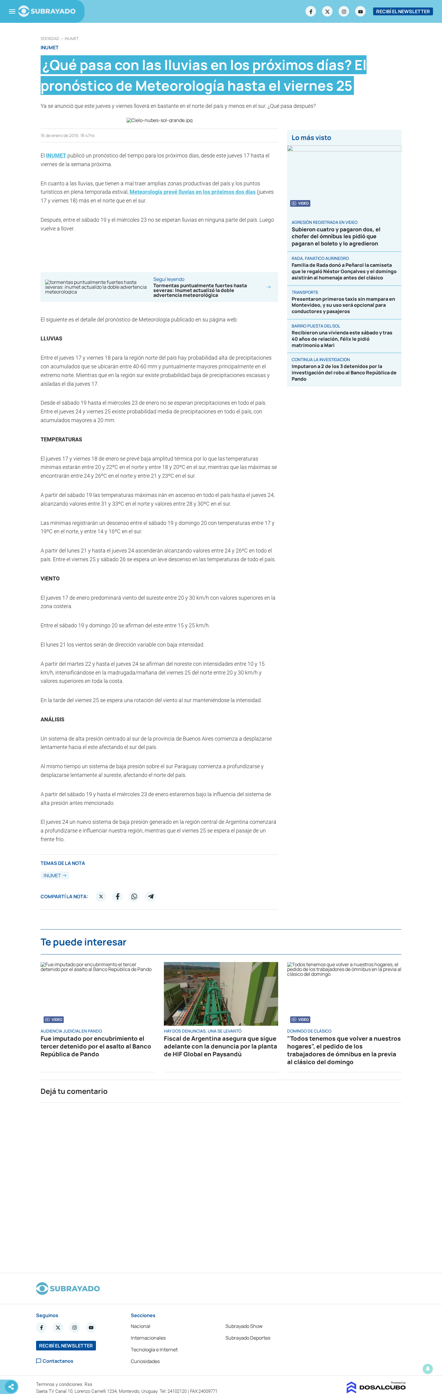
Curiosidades (145, 1361)
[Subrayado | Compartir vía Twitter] (101, 896)
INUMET (72, 39)
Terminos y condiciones (60, 1384)
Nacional (140, 1326)
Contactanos (58, 1361)
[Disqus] (221, 1185)
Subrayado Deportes (248, 1338)
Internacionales (148, 1338)
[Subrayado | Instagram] (344, 11)
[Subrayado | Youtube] (360, 11)
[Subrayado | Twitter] (327, 11)
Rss (89, 1384)
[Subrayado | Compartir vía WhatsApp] (134, 896)
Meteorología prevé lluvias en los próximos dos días (193, 192)
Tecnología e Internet (154, 1349)
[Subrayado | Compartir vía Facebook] (117, 896)
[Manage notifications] (428, 1369)
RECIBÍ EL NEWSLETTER (403, 11)
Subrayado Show (244, 1326)
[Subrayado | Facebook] (310, 11)
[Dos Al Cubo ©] (376, 1391)
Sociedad (50, 39)
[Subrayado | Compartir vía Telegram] (150, 896)
